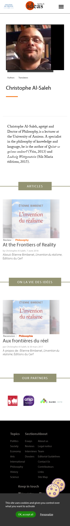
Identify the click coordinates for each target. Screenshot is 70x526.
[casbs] (13, 401)
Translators (23, 77)
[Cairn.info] (51, 400)
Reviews (29, 446)
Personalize (46, 514)
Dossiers (29, 456)
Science (14, 477)
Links (41, 471)
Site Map (43, 477)
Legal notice (45, 446)
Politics (14, 441)
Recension (9, 336)
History (14, 471)
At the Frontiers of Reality (29, 244)
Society (14, 446)
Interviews (31, 451)
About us (43, 441)
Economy (15, 451)
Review (7, 240)
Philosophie (26, 336)
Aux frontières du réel (25, 340)
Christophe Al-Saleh (16, 250)
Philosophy (22, 240)
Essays (28, 441)
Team (41, 451)
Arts (12, 456)
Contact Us (44, 461)
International (17, 461)
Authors (10, 77)
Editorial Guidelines (49, 456)
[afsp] (28, 401)
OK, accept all (25, 514)
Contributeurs (46, 466)
